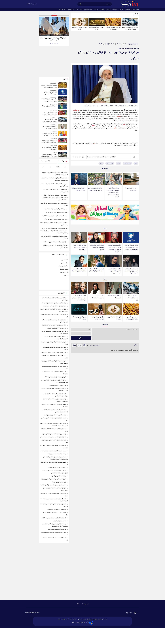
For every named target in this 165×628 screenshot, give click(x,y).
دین (123, 121)
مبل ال (66, 276)
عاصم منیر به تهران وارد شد (60, 521)
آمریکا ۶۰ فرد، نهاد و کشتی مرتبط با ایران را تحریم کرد (53, 303)
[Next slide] (66, 26)
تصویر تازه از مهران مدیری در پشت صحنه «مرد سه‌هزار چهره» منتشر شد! (79, 298)
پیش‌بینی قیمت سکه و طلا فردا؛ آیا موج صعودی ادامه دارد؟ (49, 86)
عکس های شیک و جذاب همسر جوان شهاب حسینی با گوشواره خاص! (131, 271)
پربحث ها (44, 161)
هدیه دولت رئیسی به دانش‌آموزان (130, 189)
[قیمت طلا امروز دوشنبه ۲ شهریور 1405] (97, 22)
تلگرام (130, 613)
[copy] (134, 157)
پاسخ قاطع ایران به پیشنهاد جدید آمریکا (55, 209)
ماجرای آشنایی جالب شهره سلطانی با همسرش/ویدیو (54, 479)
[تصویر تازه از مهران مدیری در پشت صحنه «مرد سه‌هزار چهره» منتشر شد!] (79, 288)
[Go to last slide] (41, 26)
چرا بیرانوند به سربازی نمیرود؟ (49, 106)
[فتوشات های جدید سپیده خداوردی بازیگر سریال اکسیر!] (96, 237)
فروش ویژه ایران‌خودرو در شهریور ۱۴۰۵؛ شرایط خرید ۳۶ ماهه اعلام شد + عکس (131, 247)
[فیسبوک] (80, 157)
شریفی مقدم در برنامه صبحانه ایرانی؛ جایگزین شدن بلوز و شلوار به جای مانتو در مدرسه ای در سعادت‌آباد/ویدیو (55, 197)
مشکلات (93, 126)
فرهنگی (102, 9)
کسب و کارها (62, 9)
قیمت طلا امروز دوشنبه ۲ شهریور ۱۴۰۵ (96, 28)
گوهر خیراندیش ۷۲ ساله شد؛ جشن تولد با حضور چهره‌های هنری (80, 247)
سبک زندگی (79, 9)
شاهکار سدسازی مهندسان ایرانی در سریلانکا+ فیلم (95, 189)
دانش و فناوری (88, 9)
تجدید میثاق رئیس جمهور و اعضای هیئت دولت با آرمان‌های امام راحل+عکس (53, 39)
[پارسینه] (128, 4)
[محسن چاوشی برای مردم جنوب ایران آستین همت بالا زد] (79, 261)
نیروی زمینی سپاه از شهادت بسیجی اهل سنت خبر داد (53, 451)
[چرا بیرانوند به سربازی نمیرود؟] (62, 106)
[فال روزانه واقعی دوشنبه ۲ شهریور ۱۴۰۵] (79, 309)
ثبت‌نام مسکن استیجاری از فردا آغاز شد (57, 529)
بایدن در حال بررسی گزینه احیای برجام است (78, 189)
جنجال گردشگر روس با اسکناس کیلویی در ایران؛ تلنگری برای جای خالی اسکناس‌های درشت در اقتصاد (113, 192)
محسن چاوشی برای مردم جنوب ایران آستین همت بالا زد (79, 271)
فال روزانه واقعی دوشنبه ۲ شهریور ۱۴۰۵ (79, 318)
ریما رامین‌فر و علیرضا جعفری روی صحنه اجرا (98, 297)
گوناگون (136, 14)
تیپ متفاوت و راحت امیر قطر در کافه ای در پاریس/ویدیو (49, 128)
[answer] (84, 345)
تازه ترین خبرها (64, 272)
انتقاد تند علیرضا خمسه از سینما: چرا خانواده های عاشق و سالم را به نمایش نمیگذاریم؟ (114, 248)
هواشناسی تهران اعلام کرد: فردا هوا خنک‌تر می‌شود (54, 434)
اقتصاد (119, 116)
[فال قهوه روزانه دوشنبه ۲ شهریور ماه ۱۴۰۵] (96, 309)
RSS (29, 4)
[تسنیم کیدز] (105, 213)
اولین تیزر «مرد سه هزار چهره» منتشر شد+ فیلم (55, 377)
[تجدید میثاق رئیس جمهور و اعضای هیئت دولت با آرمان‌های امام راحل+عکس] (54, 26)
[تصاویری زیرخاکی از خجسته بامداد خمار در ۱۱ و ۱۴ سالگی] (96, 261)
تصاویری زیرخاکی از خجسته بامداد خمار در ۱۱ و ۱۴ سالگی (96, 270)
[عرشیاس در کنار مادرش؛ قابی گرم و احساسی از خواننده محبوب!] (113, 261)
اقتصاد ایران (64, 260)
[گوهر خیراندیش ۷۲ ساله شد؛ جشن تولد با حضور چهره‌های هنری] (79, 237)
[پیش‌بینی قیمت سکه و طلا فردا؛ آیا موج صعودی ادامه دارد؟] (62, 85)
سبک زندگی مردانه (63, 266)
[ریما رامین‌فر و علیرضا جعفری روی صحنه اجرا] (96, 288)
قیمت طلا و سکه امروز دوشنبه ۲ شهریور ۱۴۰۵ (113, 28)
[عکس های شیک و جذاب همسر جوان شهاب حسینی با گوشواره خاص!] (131, 261)
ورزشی (96, 9)
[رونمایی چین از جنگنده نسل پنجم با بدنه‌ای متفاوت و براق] (130, 22)
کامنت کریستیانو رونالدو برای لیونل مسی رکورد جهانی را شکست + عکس (50, 135)
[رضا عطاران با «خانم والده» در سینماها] (113, 288)
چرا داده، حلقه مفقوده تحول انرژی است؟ (56, 454)
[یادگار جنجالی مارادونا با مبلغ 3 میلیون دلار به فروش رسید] (62, 99)
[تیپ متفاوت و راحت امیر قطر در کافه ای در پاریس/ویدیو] (62, 127)
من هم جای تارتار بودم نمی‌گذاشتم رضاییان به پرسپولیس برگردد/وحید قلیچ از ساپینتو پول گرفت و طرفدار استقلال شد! (54, 230)
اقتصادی (127, 9)
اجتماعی (108, 9)
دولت (93, 143)
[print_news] (83, 157)
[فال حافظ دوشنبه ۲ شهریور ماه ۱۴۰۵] (80, 22)
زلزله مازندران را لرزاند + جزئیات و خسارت (57, 468)
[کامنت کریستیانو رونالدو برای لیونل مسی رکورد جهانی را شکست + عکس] (62, 134)
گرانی (75, 116)
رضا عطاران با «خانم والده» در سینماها (114, 297)
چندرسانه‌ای (71, 9)
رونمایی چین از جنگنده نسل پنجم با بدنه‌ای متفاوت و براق (130, 28)
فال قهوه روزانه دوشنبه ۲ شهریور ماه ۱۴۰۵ (97, 318)
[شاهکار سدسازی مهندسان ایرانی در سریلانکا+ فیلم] (96, 179)
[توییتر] (73, 157)
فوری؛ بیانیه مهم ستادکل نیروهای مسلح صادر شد (54, 306)
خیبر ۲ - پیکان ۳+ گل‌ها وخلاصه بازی (57, 385)
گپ (137, 613)
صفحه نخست (135, 9)
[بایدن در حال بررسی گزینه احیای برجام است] (79, 179)
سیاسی (121, 9)
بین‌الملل (114, 9)
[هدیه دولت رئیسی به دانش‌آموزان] (131, 179)
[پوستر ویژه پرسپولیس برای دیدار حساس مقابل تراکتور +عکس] (62, 113)
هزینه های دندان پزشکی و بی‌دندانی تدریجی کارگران (54, 518)
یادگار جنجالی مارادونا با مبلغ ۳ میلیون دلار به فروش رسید (49, 100)
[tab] (57, 43)
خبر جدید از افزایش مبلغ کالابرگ (58, 476)
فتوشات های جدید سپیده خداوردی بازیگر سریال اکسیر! (97, 247)
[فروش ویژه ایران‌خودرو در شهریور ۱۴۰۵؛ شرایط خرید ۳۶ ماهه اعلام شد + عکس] (131, 237)
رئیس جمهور (110, 163)
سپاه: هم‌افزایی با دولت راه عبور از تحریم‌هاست (55, 415)
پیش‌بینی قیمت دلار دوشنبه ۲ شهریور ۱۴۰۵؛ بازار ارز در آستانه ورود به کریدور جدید (49, 155)
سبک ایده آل (64, 263)
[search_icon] (79, 4)
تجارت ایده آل (64, 269)
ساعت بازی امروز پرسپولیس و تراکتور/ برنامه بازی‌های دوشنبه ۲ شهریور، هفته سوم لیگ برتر (49, 142)
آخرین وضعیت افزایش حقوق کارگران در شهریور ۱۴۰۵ (53, 353)
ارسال (80, 338)
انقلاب (115, 128)
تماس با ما (33, 4)
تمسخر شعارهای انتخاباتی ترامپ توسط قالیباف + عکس (53, 437)
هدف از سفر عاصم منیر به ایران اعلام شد (56, 509)
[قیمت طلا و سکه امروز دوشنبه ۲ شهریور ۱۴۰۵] (113, 22)
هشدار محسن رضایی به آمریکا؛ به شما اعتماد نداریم (54, 325)
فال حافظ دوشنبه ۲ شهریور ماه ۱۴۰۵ (79, 28)
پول (124, 124)
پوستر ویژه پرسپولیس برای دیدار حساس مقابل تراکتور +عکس (50, 114)
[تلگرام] (76, 157)
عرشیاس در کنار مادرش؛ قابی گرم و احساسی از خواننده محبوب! (115, 271)
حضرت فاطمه (76, 110)
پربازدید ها (61, 161)
